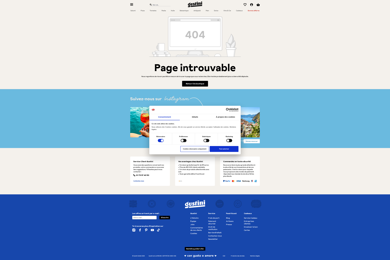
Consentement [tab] (164, 117)
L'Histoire (194, 218)
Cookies (193, 233)
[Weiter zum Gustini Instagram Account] (133, 230)
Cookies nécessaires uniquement (194, 149)
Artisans (229, 221)
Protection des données (238, 256)
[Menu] (131, 4)
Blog (228, 218)
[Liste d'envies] (245, 4)
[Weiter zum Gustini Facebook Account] (140, 230)
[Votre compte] (251, 4)
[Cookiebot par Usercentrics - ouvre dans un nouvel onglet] (229, 110)
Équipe (193, 221)
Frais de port (213, 218)
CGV (224, 256)
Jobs (192, 224)
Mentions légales (255, 256)
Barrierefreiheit (215, 232)
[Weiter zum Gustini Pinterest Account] (146, 230)
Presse (229, 224)
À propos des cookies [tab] (225, 117)
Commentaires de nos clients (196, 228)
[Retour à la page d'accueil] (195, 4)
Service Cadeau (250, 218)
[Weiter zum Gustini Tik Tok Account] (158, 230)
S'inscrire (164, 217)
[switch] (183, 140)
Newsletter (213, 239)
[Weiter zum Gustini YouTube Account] (152, 230)
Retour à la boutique (195, 83)
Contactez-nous (138, 181)
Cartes (247, 230)
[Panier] (258, 4)
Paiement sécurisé (212, 222)
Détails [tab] (195, 117)
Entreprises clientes (249, 222)
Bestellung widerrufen (195, 249)
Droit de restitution (212, 228)
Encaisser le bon (251, 227)
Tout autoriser (224, 149)
